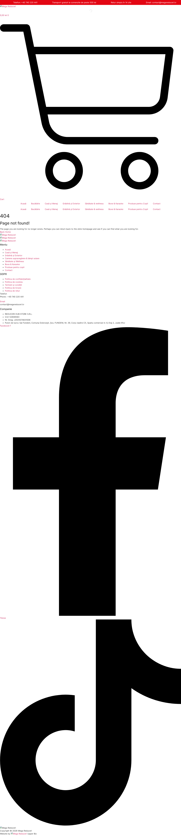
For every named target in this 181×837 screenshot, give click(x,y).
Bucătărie (35, 203)
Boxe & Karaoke (115, 203)
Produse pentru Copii (138, 203)
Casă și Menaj (51, 203)
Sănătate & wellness (94, 203)
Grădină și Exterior (71, 203)
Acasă (23, 203)
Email (2, 301)
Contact (156, 203)
